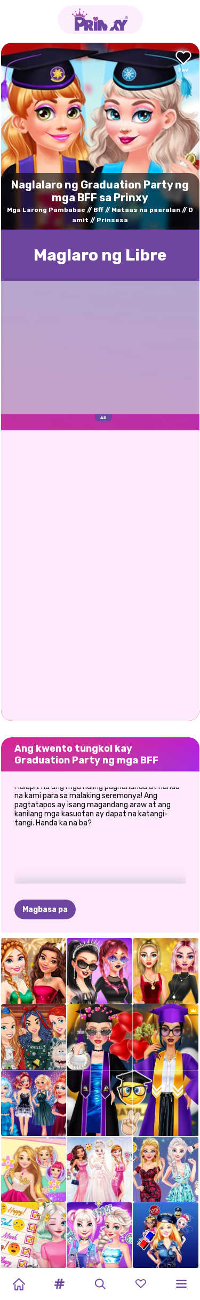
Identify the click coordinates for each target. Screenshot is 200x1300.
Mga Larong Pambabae (46, 210)
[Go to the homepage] (100, 19)
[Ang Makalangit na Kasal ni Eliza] (99, 1169)
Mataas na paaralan (145, 210)
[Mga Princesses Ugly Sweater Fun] (34, 1037)
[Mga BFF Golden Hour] (165, 971)
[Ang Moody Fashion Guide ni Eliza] (34, 1235)
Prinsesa (112, 220)
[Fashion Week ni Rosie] (34, 1169)
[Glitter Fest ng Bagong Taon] (34, 971)
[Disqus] (100, 574)
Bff (98, 210)
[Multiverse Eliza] (99, 1235)
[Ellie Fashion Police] (165, 1235)
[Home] (18, 1284)
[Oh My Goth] (99, 971)
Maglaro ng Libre (100, 255)
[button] (59, 1284)
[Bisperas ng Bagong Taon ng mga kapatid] (34, 1103)
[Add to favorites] (183, 62)
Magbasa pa (45, 909)
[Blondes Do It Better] (165, 1169)
